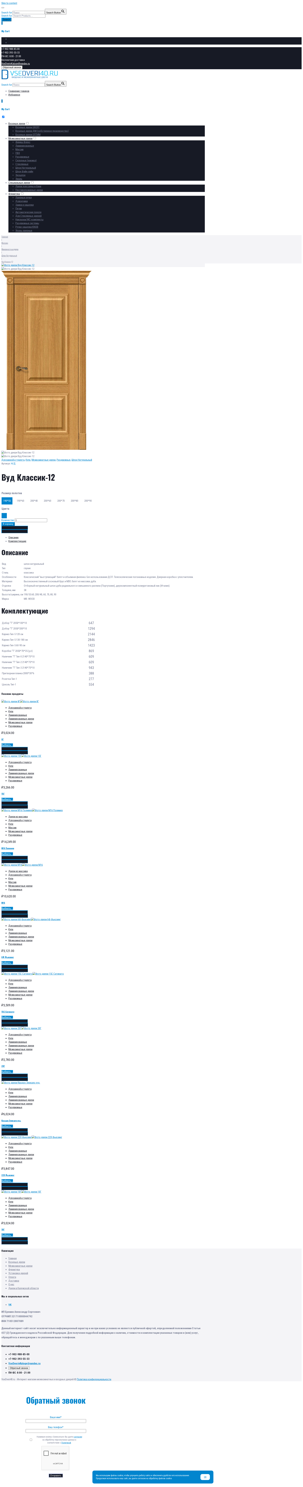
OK (205, 1477)
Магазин (4, 242)
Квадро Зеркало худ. (11, 1120)
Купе (28, 459)
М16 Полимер (7, 848)
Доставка (13, 1280)
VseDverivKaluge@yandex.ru (15, 63)
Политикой (66, 1443)
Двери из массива (18, 816)
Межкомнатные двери (20, 138)
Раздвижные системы (27, 223)
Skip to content (9, 3)
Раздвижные (22, 156)
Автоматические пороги (28, 212)
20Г (3, 1066)
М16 (3, 902)
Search (6, 19)
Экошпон (20, 175)
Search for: (6, 15)
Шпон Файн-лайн (24, 171)
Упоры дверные (23, 230)
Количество (7, 520)
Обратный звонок (12, 67)
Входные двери (16, 123)
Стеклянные (21, 164)
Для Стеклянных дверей (28, 215)
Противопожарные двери (29, 190)
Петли (18, 208)
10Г (3, 1229)
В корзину (8, 524)
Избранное (14, 42)
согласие (78, 1437)
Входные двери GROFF (27, 127)
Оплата (12, 1277)
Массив (19, 149)
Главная (4, 236)
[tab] (106, 537)
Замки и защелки (24, 204)
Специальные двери (19, 182)
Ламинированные (24, 145)
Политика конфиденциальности (94, 1379)
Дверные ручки (23, 197)
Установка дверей (18, 1273)
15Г (3, 793)
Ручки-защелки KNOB (26, 226)
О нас (11, 1284)
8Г (2, 739)
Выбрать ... (7, 745)
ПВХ (17, 153)
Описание (13, 537)
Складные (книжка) (26, 160)
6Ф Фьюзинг (7, 957)
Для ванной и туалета (13, 459)
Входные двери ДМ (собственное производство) (42, 130)
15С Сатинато (7, 1011)
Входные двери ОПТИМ (28, 134)
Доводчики (21, 201)
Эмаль (18, 178)
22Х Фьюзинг (7, 1175)
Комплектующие (17, 541)
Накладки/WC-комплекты (29, 219)
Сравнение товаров (18, 39)
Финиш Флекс (22, 142)
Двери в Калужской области (23, 1288)
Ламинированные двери (21, 718)
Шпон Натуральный (25, 167)
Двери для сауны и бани (28, 186)
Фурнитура (14, 193)
